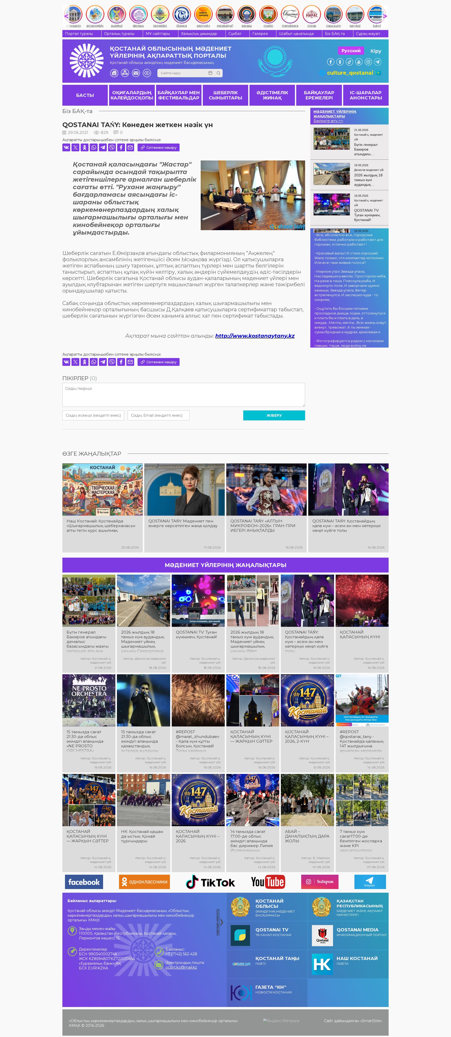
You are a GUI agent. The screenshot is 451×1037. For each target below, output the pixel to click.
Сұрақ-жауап (368, 33)
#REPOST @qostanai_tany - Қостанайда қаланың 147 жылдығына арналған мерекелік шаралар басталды (361, 741)
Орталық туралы (119, 33)
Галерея (260, 33)
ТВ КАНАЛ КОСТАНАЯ (273, 932)
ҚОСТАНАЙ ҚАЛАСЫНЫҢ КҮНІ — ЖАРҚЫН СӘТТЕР (251, 737)
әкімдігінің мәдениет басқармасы (275, 907)
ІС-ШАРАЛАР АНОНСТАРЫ (366, 95)
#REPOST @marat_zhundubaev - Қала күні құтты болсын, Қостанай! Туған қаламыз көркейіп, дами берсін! (197, 741)
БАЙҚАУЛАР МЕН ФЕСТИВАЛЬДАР (179, 95)
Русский (351, 50)
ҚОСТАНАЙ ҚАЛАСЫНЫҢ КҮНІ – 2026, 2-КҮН (307, 737)
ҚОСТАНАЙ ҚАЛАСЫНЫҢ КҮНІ (360, 634)
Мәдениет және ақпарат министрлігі (360, 907)
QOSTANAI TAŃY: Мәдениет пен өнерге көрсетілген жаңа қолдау (183, 523)
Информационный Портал (362, 932)
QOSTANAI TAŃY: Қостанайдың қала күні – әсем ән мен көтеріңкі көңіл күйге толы (346, 526)
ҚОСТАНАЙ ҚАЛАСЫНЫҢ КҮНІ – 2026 (197, 836)
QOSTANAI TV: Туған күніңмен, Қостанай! (196, 634)
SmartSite (371, 1020)
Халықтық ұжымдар (199, 33)
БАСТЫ (85, 95)
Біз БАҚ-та (335, 33)
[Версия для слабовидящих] (147, 73)
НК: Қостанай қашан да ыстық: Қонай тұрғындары (142, 836)
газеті (277, 961)
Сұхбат (234, 33)
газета (357, 961)
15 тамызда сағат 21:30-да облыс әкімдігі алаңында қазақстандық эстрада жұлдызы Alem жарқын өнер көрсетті (141, 741)
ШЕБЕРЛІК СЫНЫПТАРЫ (225, 95)
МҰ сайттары (158, 33)
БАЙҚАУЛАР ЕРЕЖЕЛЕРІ (319, 95)
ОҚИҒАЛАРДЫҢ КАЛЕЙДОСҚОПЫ (132, 95)
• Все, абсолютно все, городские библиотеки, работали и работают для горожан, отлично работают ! (348, 239)
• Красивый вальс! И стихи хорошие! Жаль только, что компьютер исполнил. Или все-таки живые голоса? (349, 258)
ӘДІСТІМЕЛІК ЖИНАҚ (272, 95)
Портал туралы (79, 33)
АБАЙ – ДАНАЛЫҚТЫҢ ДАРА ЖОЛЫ (307, 836)
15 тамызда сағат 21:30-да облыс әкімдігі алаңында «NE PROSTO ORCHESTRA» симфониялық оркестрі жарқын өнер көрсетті (85, 741)
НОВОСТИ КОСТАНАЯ (274, 989)
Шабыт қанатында (296, 33)
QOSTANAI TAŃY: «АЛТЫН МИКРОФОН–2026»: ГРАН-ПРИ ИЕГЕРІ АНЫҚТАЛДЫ (262, 526)
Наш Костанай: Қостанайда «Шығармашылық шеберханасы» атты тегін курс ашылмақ (101, 526)
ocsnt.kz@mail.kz (181, 967)
